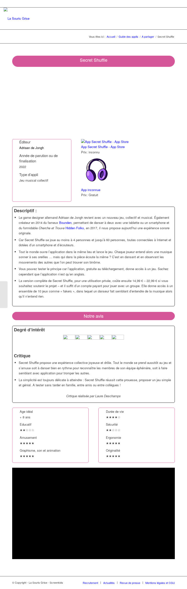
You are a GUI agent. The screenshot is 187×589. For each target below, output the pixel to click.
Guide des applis (128, 36)
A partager (148, 36)
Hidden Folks (74, 228)
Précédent (23, 103)
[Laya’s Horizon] (4, 294)
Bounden (65, 222)
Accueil (111, 36)
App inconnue (90, 189)
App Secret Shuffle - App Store (103, 146)
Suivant (164, 103)
